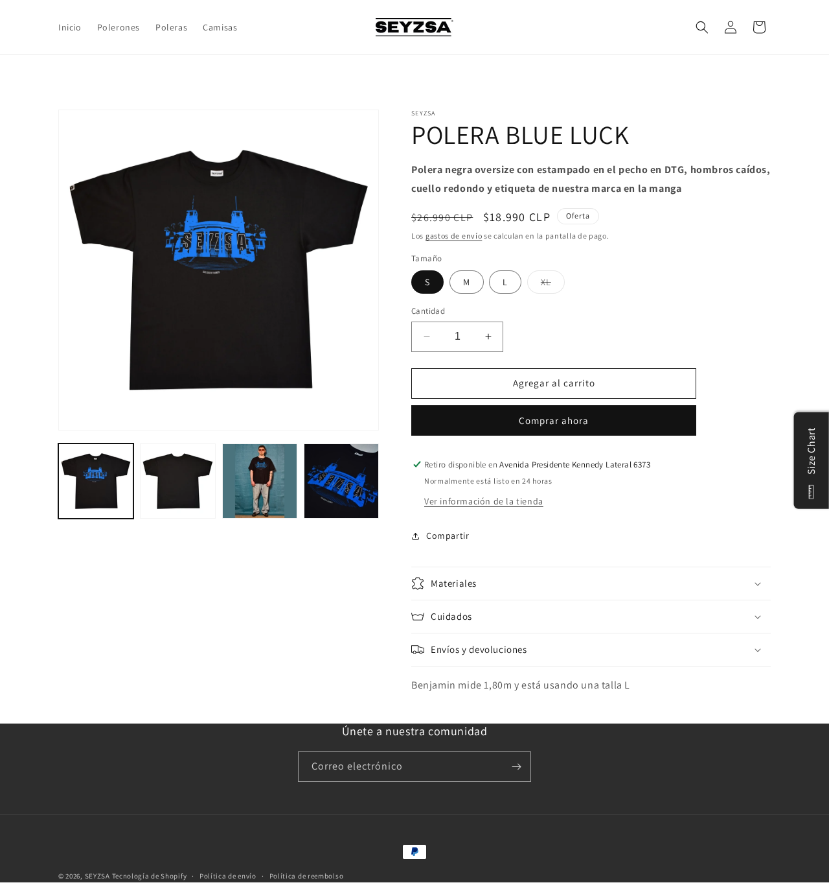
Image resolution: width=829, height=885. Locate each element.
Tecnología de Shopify (149, 875)
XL (553, 285)
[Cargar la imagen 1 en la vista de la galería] (95, 481)
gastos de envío (454, 236)
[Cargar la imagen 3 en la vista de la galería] (259, 481)
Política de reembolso (306, 875)
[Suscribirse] (516, 766)
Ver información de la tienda (483, 501)
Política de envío (227, 875)
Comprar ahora (554, 420)
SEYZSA (97, 875)
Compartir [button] (447, 535)
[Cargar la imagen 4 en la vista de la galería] (341, 481)
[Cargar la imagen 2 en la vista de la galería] (177, 481)
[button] (702, 27)
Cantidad (428, 310)
